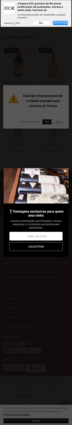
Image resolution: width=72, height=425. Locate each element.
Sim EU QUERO (61, 23)
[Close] (65, 171)
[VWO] (16, 23)
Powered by (8, 23)
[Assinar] (35, 246)
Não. (41, 23)
